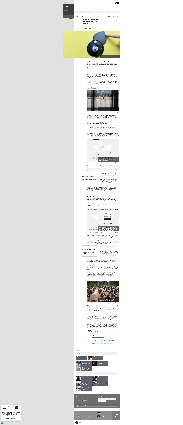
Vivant (77, 8)
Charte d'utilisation (78, 415)
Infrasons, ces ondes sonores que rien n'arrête (102, 378)
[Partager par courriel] (84, 405)
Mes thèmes (107, 8)
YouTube (117, 414)
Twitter (114, 414)
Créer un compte (116, 421)
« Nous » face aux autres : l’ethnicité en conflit (85, 369)
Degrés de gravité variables (68, 11)
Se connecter (95, 1)
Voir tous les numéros (103, 416)
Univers (92, 8)
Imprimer (72, 4)
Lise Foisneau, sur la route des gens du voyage (85, 378)
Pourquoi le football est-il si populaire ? (86, 363)
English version (117, 5)
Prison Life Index (94, 331)
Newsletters (87, 412)
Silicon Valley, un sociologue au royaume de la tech (86, 389)
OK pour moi (18, 420)
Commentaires (68, 17)
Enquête (83, 16)
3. (92, 340)
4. (92, 343)
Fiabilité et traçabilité (68, 8)
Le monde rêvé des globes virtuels (102, 363)
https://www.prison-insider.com (98, 337)
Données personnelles (79, 416)
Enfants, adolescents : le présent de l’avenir (96, 358)
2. (92, 338)
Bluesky (116, 414)
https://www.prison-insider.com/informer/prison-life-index (102, 343)
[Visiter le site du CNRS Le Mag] (117, 3)
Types (115, 8)
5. (92, 344)
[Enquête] (78, 378)
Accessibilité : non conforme (105, 421)
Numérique (101, 8)
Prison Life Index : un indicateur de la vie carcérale (87, 11)
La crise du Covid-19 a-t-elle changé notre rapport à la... (86, 384)
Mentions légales (88, 416)
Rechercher (91, 1)
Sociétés (87, 8)
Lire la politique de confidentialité (6, 417)
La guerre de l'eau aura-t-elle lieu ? (102, 384)
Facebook (115, 414)
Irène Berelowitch (89, 27)
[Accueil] (68, 3)
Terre (96, 8)
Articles (79, 11)
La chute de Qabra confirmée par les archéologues (81, 358)
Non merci (4, 420)
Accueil (77, 11)
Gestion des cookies (98, 421)
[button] (2, 423)
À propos (77, 412)
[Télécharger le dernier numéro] (98, 414)
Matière (82, 8)
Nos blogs (102, 1)
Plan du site (87, 415)
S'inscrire (99, 1)
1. (92, 337)
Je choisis (10, 420)
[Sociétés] (90, 358)
